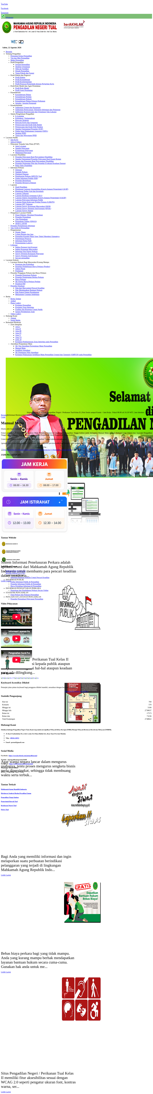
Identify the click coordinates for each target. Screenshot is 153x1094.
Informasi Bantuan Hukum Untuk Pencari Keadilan (30, 577)
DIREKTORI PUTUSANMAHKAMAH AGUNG (16, 572)
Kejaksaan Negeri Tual (8, 805)
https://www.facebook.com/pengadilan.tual (23, 756)
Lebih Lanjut (6, 581)
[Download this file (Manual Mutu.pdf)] (16, 450)
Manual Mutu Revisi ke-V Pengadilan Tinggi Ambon (52, 450)
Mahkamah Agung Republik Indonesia (14, 789)
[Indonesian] (2, 678)
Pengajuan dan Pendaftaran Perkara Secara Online (29, 590)
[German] (23, 678)
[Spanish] (37, 678)
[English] (16, 678)
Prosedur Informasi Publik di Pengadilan (26, 584)
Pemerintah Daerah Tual (9, 801)
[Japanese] (29, 678)
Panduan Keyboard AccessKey (76, 691)
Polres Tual (5, 809)
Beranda (4, 415)
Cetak (3, 417)
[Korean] (33, 678)
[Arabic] (6, 678)
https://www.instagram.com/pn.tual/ (21, 764)
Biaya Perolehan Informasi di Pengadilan (26, 586)
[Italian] (26, 678)
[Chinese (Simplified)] (11, 678)
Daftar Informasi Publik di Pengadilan (25, 582)
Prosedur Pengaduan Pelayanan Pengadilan (27, 599)
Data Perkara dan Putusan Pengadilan (25, 595)
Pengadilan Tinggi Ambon (10, 797)
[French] (20, 678)
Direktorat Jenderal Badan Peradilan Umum (16, 793)
